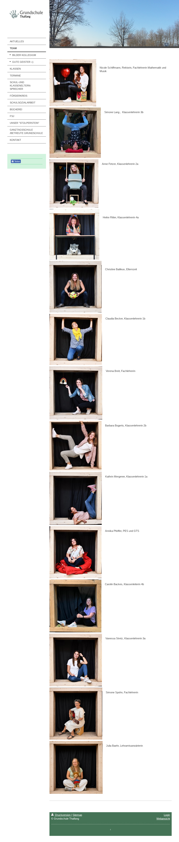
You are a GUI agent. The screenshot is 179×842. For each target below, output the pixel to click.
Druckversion (62, 814)
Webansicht (163, 818)
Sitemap (77, 814)
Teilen (17, 161)
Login (167, 814)
